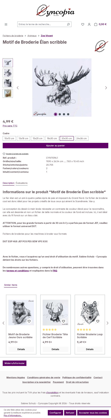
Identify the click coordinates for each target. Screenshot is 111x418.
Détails (21, 349)
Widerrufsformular (14, 363)
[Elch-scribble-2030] (62, 87)
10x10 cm (9, 138)
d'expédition (52, 392)
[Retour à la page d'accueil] (55, 10)
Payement (58, 382)
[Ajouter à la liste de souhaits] (29, 321)
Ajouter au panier (55, 145)
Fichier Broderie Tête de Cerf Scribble (55, 336)
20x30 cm (67, 138)
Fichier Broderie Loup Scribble (90, 336)
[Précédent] (18, 87)
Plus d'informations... (13, 415)
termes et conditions (17, 270)
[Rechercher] (68, 24)
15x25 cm (37, 138)
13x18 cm (23, 138)
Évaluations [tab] (21, 183)
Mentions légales (15, 377)
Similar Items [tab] (10, 285)
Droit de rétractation (77, 382)
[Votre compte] (89, 24)
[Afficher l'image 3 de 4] (64, 114)
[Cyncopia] (101, 46)
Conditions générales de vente (43, 377)
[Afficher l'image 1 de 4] (56, 114)
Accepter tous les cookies (93, 412)
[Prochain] (106, 87)
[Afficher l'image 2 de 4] (60, 114)
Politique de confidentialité (76, 377)
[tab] (8, 183)
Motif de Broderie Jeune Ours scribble (20, 336)
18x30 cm (52, 138)
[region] (55, 87)
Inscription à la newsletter (36, 382)
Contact (98, 377)
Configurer (55, 412)
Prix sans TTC (10, 125)
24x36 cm (81, 138)
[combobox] (41, 24)
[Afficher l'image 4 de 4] (68, 114)
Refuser (70, 412)
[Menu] (6, 24)
